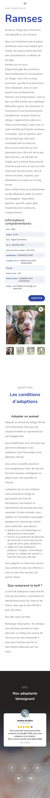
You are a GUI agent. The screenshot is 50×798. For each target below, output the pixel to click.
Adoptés (15, 8)
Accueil (7, 8)
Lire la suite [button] (25, 743)
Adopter (36, 298)
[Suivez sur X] (24, 768)
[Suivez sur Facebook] (11, 768)
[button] (41, 309)
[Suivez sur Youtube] (18, 778)
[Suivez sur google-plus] (31, 778)
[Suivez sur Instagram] (37, 768)
